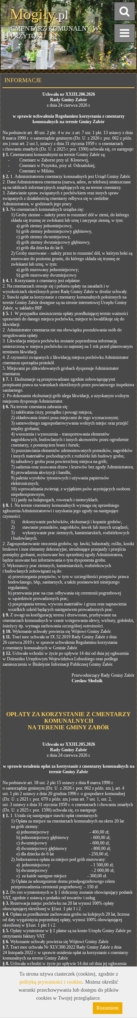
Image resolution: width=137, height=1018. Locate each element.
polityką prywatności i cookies (50, 982)
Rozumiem (107, 1008)
